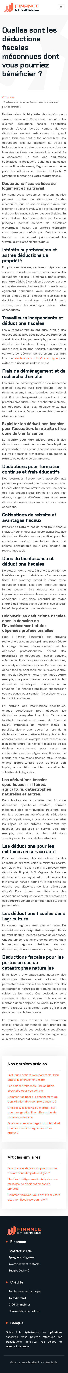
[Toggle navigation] (61, 7)
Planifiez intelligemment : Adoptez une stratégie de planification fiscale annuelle (33, 1184)
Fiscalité (10, 97)
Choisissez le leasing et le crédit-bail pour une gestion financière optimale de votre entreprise (32, 1112)
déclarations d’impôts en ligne (36, 358)
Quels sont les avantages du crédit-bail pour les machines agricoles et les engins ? (34, 1128)
